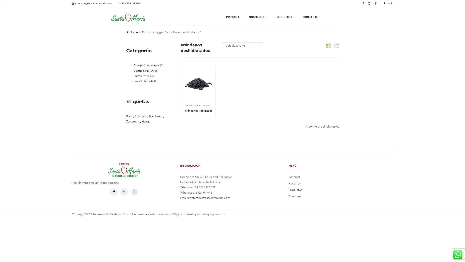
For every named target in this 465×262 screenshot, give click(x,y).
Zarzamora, (133, 121)
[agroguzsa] (369, 4)
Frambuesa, (156, 116)
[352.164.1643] (376, 4)
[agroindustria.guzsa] (363, 4)
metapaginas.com (213, 214)
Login (390, 3)
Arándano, (141, 116)
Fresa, (130, 116)
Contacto (310, 17)
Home (134, 32)
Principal (233, 17)
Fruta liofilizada (198, 105)
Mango (146, 121)
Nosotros (257, 17)
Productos (284, 17)
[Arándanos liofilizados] (198, 84)
